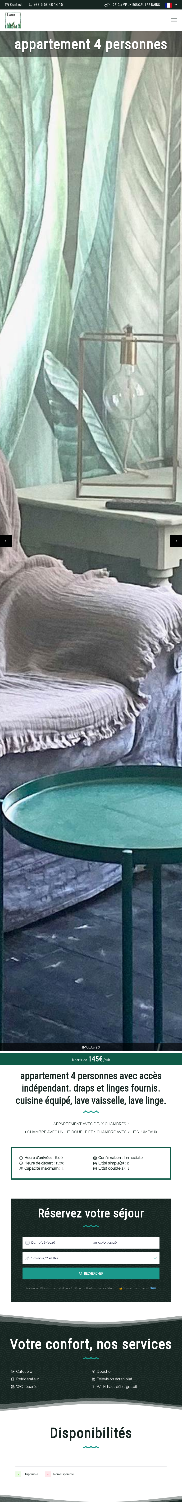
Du (33, 1242)
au (95, 1242)
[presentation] (6, 541)
